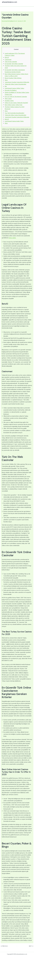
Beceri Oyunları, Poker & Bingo (13, 78)
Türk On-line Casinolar (11, 61)
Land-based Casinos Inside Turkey (14, 121)
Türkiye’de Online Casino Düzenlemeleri (15, 84)
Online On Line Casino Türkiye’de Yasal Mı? (16, 102)
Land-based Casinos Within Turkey (14, 88)
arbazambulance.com (9, 2)
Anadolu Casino (9, 100)
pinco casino (12, 238)
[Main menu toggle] (30, 2)
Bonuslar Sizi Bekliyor (11, 90)
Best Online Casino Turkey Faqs (13, 105)
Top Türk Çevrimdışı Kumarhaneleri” (14, 113)
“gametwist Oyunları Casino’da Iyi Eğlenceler (17, 82)
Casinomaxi (8, 59)
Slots (6, 80)
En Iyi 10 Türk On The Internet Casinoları (16, 96)
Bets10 (7, 57)
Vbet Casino (8, 98)
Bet (6, 86)
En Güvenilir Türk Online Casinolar (14, 63)
